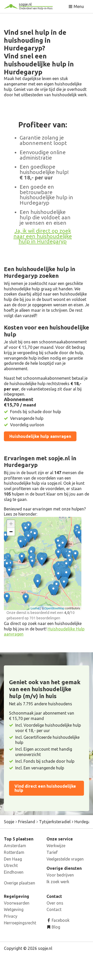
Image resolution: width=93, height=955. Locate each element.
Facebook (60, 920)
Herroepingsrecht (20, 923)
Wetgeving (14, 909)
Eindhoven (14, 872)
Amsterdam (15, 845)
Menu (78, 6)
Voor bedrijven (60, 875)
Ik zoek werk (58, 881)
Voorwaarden (16, 903)
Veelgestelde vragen (65, 859)
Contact (54, 909)
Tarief (52, 852)
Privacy (10, 916)
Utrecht (11, 865)
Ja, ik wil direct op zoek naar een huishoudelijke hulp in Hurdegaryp (42, 236)
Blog (55, 927)
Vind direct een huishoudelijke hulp (45, 788)
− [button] (11, 531)
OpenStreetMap (54, 608)
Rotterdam (14, 852)
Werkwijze (56, 845)
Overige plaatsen (19, 883)
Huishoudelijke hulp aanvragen (40, 436)
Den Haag (13, 859)
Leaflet (35, 608)
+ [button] (11, 523)
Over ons (55, 903)
